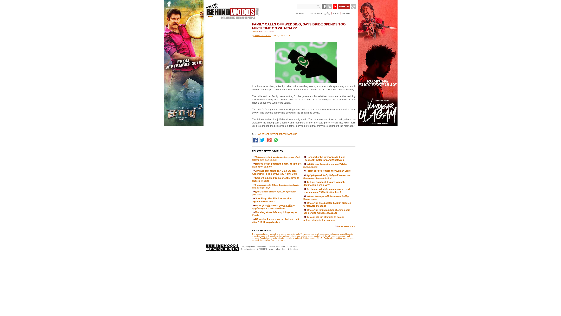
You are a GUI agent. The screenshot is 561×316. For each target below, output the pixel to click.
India (272, 31)
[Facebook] (324, 6)
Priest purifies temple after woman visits (329, 171)
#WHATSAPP (264, 134)
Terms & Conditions (290, 249)
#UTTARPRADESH (278, 134)
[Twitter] (329, 6)
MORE (346, 13)
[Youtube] (335, 6)
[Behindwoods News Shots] (232, 8)
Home (254, 31)
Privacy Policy (274, 249)
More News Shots (346, 226)
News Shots (263, 31)
